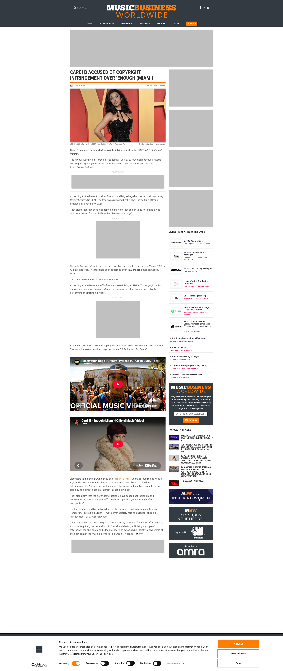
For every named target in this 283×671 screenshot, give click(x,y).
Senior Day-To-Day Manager (198, 268)
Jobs (176, 23)
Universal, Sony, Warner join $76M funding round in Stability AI (197, 438)
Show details (173, 663)
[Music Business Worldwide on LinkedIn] (204, 7)
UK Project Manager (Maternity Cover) (188, 365)
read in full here (122, 478)
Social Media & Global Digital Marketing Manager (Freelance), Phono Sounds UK (197, 325)
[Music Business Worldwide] (141, 11)
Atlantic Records (79, 269)
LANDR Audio (203, 286)
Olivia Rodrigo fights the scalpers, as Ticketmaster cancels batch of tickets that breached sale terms (196, 459)
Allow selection (238, 653)
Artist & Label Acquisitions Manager (187, 338)
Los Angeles (189, 244)
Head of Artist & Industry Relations (196, 282)
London (187, 258)
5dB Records (184, 377)
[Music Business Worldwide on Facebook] (201, 7)
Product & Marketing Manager (184, 356)
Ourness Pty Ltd (190, 271)
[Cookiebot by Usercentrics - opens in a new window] (39, 665)
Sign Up (192, 420)
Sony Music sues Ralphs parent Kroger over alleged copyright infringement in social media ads (196, 448)
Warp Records (186, 350)
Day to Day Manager (194, 241)
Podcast (162, 23)
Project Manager (178, 347)
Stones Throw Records (188, 368)
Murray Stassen (157, 85)
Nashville (188, 299)
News (89, 23)
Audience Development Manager (186, 374)
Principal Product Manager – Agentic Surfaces (197, 308)
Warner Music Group (123, 345)
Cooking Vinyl (184, 359)
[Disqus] (118, 591)
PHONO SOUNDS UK (192, 331)
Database (145, 23)
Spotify (155, 269)
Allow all (238, 644)
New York (188, 313)
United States (198, 313)
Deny (238, 663)
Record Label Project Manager (194, 253)
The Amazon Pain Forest (192, 481)
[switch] (105, 663)
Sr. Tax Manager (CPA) (195, 296)
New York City (189, 286)
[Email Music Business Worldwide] (208, 7)
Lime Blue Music (186, 341)
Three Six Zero (203, 244)
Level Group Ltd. (201, 299)
